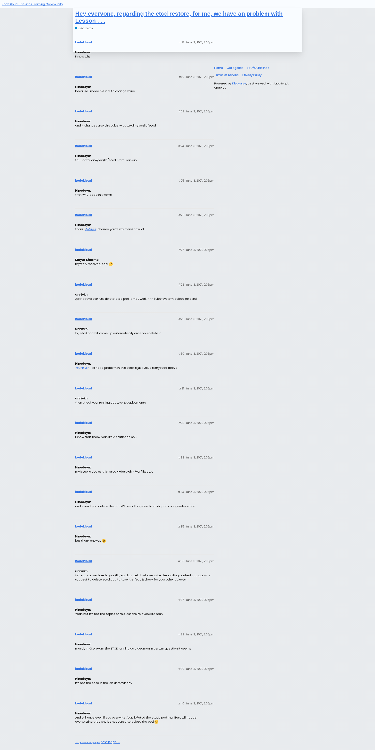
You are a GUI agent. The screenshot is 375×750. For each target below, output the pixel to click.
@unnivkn (82, 368)
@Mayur (90, 229)
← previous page (87, 742)
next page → (110, 742)
